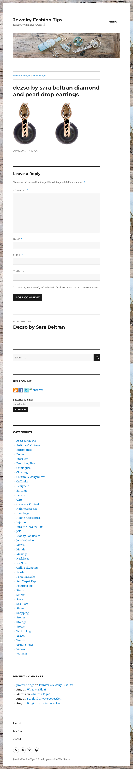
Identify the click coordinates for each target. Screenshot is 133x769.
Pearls (20, 572)
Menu (113, 21)
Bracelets (22, 458)
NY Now (21, 563)
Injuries (21, 522)
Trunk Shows (24, 644)
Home (17, 723)
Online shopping (27, 567)
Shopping (22, 613)
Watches (21, 653)
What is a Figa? (36, 689)
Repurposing (24, 585)
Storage (21, 622)
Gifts (19, 499)
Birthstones (24, 449)
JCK (18, 531)
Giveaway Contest (27, 504)
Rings (20, 590)
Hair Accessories (26, 508)
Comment (20, 190)
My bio (17, 731)
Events (20, 495)
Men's (20, 545)
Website (18, 271)
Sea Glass (22, 603)
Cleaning (22, 472)
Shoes (20, 608)
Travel (20, 635)
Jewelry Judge (25, 540)
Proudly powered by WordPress (54, 759)
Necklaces (22, 558)
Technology (24, 631)
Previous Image (21, 75)
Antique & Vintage (28, 445)
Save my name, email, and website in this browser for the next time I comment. (58, 287)
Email (18, 255)
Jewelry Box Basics (28, 535)
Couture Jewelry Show (30, 477)
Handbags (22, 513)
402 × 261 (33, 150)
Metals (20, 549)
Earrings (21, 490)
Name (18, 239)
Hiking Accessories (28, 517)
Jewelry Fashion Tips (37, 20)
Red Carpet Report (28, 581)
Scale (19, 599)
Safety (20, 594)
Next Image (39, 75)
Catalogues (23, 467)
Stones (20, 617)
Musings (21, 554)
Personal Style (25, 576)
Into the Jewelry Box (29, 526)
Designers (22, 486)
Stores (20, 626)
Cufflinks (22, 481)
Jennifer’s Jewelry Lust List (56, 685)
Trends (20, 640)
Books (20, 454)
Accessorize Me (26, 440)
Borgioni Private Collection (44, 698)
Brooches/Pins (25, 463)
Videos (20, 649)
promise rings (25, 685)
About (17, 739)
